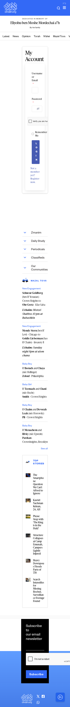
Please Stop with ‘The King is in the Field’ (38, 522)
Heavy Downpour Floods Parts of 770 (38, 566)
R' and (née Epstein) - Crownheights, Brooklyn (35, 436)
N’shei (46, 36)
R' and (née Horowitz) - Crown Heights (34, 413)
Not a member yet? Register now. (35, 175)
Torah (37, 36)
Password (35, 100)
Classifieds (37, 258)
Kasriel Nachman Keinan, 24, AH (38, 504)
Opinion (26, 36)
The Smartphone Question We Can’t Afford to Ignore (38, 484)
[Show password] (38, 108)
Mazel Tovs (59, 36)
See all (44, 449)
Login (36, 152)
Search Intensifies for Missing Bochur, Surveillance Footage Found (38, 590)
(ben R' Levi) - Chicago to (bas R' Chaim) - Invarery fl (35, 336)
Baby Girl (27, 385)
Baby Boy (27, 364)
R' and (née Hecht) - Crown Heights (34, 392)
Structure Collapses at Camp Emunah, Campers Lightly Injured (38, 544)
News (16, 36)
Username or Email (35, 78)
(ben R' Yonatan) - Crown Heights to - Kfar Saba (33, 298)
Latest (6, 36)
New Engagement (31, 289)
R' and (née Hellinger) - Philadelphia (33, 372)
